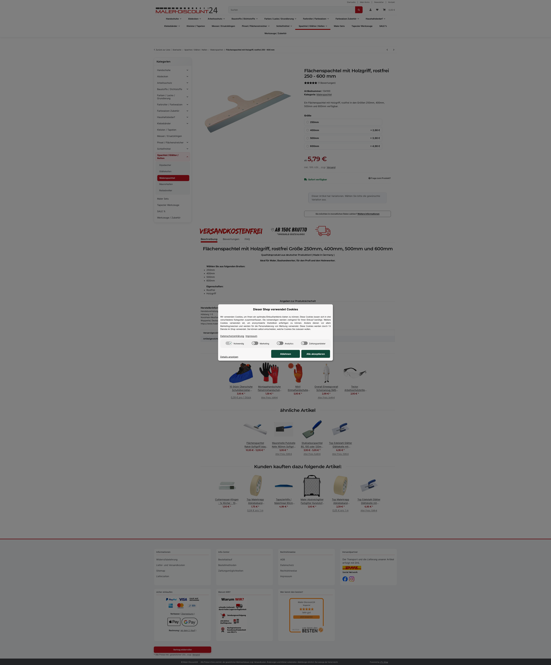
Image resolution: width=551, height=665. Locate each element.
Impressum (251, 336)
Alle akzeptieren (315, 353)
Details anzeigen (229, 356)
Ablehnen (285, 353)
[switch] (229, 343)
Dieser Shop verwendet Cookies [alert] (275, 309)
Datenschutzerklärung (232, 336)
